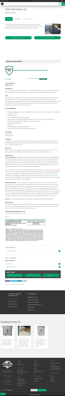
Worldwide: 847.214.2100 (7, 372)
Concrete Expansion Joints (34, 304)
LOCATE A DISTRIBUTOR (47, 37)
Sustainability (17, 19)
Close (2, 394)
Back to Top (41, 390)
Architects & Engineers (38, 378)
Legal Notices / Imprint (7, 380)
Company (36, 360)
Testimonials (36, 364)
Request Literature (20, 383)
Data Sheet (9, 263)
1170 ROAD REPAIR (47, 173)
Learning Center (21, 367)
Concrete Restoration (33, 302)
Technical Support (33, 275)
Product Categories (20, 364)
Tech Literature (27, 19)
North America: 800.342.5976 (7, 370)
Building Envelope (32, 297)
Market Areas (31, 309)
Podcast (35, 369)
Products (19, 360)
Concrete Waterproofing (55, 366)
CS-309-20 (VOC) (12, 301)
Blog (35, 368)
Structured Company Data (7, 384)
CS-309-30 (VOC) (12, 306)
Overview (8, 19)
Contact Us (51, 275)
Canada (52, 376)
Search (33, 390)
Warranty (35, 372)
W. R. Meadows (7, 364)
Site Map (7, 379)
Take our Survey (20, 385)
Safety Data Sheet (9, 208)
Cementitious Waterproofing (56, 368)
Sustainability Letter (11, 251)
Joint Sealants (31, 307)
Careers (35, 366)
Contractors (36, 379)
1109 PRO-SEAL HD (13, 299)
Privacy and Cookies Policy (7, 381)
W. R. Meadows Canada (4, 3)
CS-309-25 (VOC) (12, 304)
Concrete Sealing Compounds (17, 284)
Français (52, 378)
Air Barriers (53, 364)
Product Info (19, 363)
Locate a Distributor (14, 275)
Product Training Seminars (22, 371)
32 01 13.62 (8, 79)
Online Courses (20, 373)
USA (51, 375)
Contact (19, 376)
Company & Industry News (39, 371)
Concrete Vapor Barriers (55, 363)
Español (52, 379)
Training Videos (20, 370)
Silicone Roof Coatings (55, 369)
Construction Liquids (33, 299)
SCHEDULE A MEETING (18, 37)
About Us (35, 363)
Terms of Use (7, 382)
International (53, 381)
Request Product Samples (22, 382)
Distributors (36, 381)
